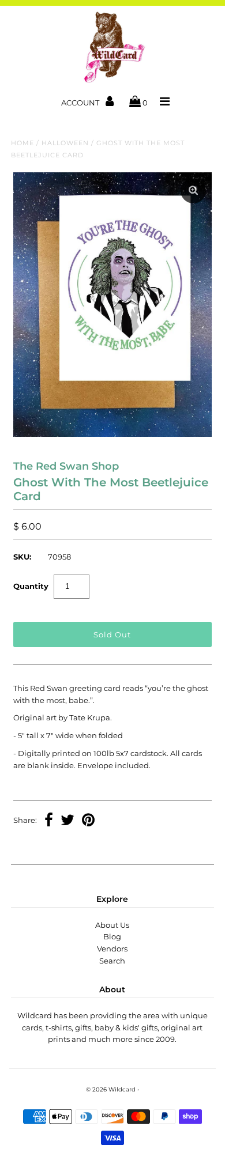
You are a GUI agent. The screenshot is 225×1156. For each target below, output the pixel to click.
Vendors (112, 948)
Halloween (65, 143)
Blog (112, 936)
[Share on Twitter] (67, 821)
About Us (112, 925)
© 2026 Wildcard (111, 1089)
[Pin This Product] (88, 821)
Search (112, 960)
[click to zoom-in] (193, 190)
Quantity (30, 586)
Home (22, 143)
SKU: (22, 556)
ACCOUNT (81, 102)
